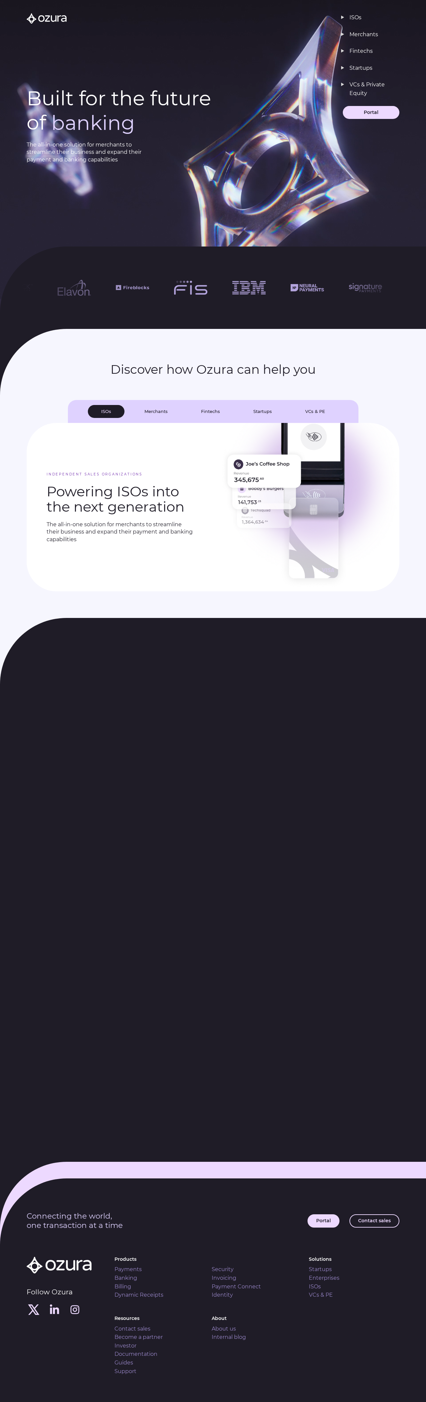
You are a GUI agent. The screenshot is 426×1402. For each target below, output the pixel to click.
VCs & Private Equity (367, 88)
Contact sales (374, 1221)
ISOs (355, 17)
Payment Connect (236, 1286)
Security (223, 1269)
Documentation (135, 1354)
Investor (125, 1346)
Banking (125, 1278)
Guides (123, 1362)
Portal (371, 112)
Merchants (363, 34)
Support (125, 1371)
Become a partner (138, 1337)
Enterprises (324, 1278)
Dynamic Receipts (138, 1295)
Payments (128, 1269)
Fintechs (361, 51)
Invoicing (224, 1278)
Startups (360, 68)
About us (224, 1329)
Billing (122, 1286)
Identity (222, 1295)
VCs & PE (321, 1295)
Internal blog (229, 1337)
